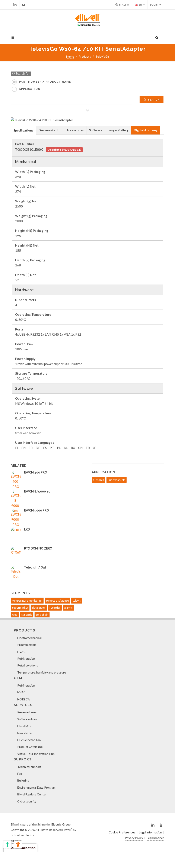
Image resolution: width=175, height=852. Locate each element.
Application (29, 89)
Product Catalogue (30, 746)
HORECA (23, 699)
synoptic (26, 614)
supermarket (20, 607)
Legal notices (155, 838)
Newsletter (25, 733)
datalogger (39, 607)
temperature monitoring (27, 600)
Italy (123, 4)
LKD (27, 529)
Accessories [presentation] (75, 130)
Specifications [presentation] (23, 130)
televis (77, 600)
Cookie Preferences (122, 832)
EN (140, 4)
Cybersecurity (26, 801)
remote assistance (57, 600)
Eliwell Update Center (32, 794)
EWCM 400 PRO (35, 472)
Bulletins (23, 780)
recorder (55, 607)
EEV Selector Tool (29, 740)
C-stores (98, 480)
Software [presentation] (95, 130)
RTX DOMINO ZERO (38, 548)
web (15, 614)
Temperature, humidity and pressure (41, 672)
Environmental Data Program (36, 787)
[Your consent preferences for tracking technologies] (7, 844)
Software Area (27, 719)
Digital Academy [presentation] (145, 130)
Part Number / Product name (45, 81)
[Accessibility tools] (18, 844)
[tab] (23, 130)
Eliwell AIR (24, 726)
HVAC (21, 651)
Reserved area (26, 712)
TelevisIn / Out (35, 567)
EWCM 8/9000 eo (37, 491)
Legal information (150, 832)
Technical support (29, 767)
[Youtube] (23, 4)
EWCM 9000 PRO (36, 510)
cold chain (42, 614)
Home (70, 56)
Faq (19, 773)
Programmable (26, 644)
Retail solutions (27, 665)
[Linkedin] (15, 4)
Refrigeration (26, 658)
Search (153, 99)
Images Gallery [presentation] (118, 130)
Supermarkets (116, 480)
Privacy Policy (134, 838)
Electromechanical (29, 638)
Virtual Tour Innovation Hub (36, 754)
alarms (68, 607)
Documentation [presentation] (50, 130)
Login (154, 4)
